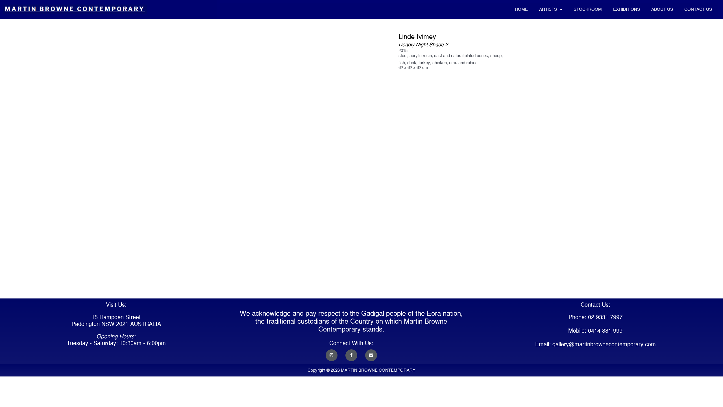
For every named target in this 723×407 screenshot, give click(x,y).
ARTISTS (548, 9)
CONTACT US (698, 9)
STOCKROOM (588, 9)
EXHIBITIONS (626, 9)
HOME (521, 9)
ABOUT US (662, 9)
